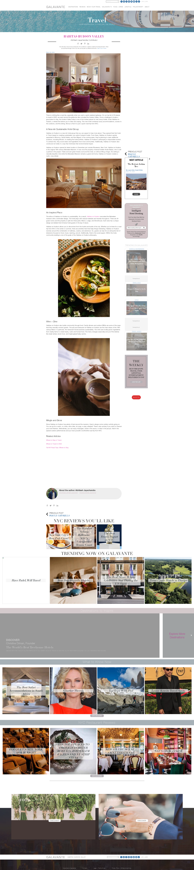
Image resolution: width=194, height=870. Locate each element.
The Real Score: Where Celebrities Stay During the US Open (121, 580)
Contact (85, 868)
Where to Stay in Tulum (54, 440)
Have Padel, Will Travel (26, 580)
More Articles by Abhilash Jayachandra (68, 492)
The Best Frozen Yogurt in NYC (109, 537)
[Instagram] (126, 1)
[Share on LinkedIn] (89, 44)
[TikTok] (139, 1)
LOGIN (146, 1)
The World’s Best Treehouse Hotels (29, 647)
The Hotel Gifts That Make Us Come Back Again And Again (136, 308)
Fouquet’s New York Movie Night (26, 751)
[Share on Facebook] (78, 44)
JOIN (142, 1)
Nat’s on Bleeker (168, 751)
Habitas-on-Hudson (93, 216)
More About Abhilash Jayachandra (87, 492)
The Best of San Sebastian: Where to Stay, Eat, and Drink (136, 341)
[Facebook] (129, 1)
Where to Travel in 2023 (54, 444)
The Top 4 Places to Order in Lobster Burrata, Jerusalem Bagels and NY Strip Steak (73, 751)
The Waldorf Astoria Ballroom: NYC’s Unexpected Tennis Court (84, 537)
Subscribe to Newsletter (69, 868)
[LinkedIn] (131, 1)
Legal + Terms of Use (99, 868)
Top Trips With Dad (121, 690)
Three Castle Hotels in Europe (168, 580)
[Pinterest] (124, 1)
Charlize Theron (73, 690)
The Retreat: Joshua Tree (136, 165)
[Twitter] (121, 1)
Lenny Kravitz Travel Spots (168, 690)
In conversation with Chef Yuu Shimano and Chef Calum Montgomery (137, 261)
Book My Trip (136, 397)
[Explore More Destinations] (190, 635)
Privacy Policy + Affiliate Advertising (121, 868)
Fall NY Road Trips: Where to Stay (57, 447)
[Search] (118, 1)
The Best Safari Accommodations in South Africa (26, 691)
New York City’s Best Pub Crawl (58, 536)
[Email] (136, 1)
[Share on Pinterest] (85, 44)
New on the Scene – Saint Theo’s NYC (120, 751)
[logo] (55, 7)
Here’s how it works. (102, 48)
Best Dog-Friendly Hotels (73, 580)
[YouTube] (134, 1)
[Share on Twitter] (82, 44)
